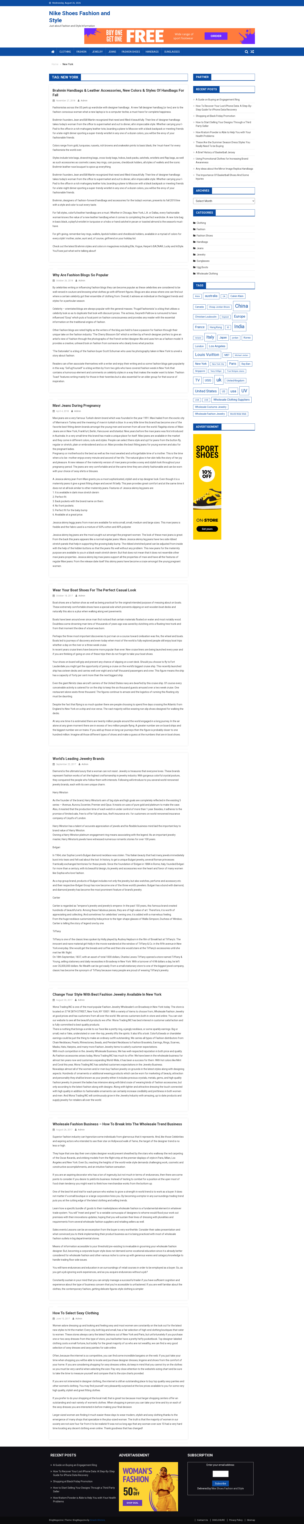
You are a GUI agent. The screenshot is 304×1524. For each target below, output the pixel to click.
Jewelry (97, 51)
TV (197, 380)
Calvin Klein (236, 296)
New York (201, 363)
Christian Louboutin (206, 316)
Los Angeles (217, 346)
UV (244, 390)
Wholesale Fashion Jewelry (210, 413)
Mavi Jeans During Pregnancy (77, 405)
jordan (235, 338)
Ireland (198, 338)
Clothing (65, 51)
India (239, 326)
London (199, 346)
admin (84, 100)
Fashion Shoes (131, 51)
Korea (247, 337)
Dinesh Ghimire (97, 1520)
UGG (208, 380)
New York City (218, 364)
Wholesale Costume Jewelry (210, 407)
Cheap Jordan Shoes (219, 307)
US (223, 391)
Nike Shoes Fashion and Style (227, 1488)
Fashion (81, 51)
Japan (223, 337)
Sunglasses (172, 51)
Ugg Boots (202, 267)
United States (206, 391)
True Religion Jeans (235, 371)
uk (218, 380)
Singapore (200, 371)
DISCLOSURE (218, 1520)
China (241, 306)
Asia (197, 296)
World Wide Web (238, 414)
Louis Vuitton (207, 354)
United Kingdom (235, 380)
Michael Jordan (241, 355)
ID (228, 327)
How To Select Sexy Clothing (76, 1313)
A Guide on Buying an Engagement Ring (218, 99)
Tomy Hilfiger (216, 371)
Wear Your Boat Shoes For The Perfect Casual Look (94, 590)
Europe (239, 316)
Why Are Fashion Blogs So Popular (81, 275)
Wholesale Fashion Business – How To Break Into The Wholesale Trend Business (117, 1124)
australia (211, 296)
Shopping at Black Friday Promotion (215, 116)
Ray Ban (246, 363)
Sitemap (251, 1520)
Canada (199, 306)
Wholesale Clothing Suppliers (231, 399)
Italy (210, 337)
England (225, 317)
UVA (197, 400)
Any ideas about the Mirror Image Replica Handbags (224, 168)
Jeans (112, 51)
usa (233, 391)
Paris (232, 363)
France (200, 327)
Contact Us (202, 1520)
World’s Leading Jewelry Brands (78, 759)
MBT (227, 355)
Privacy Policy (236, 1520)
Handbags (152, 51)
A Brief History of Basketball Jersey (215, 152)
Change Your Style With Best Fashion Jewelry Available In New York (107, 994)
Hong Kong (216, 327)
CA (224, 296)
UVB (206, 400)
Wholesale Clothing (207, 273)
